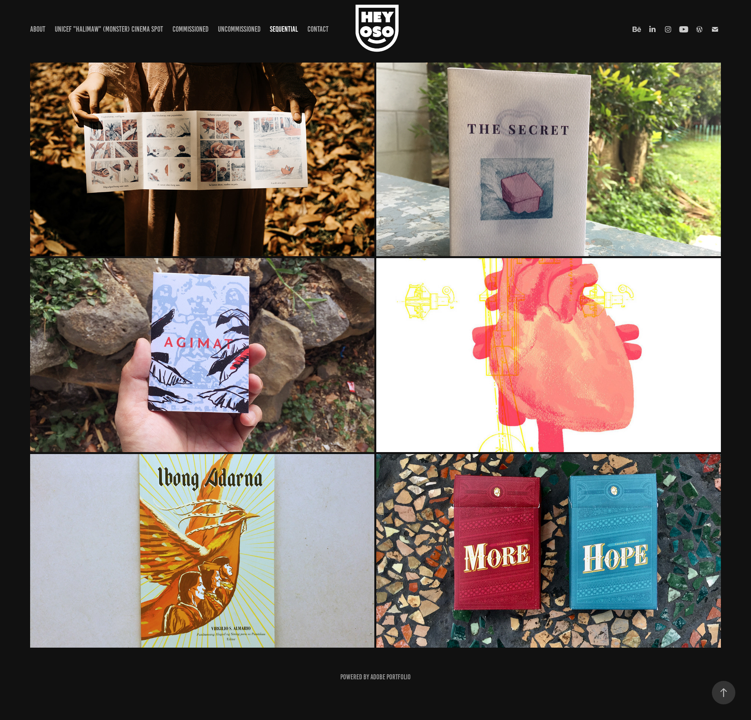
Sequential (284, 29)
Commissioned (190, 29)
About (37, 29)
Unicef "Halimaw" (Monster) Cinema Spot (109, 29)
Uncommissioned (239, 29)
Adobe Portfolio (390, 677)
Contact (318, 29)
